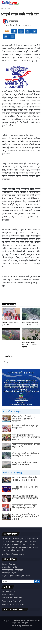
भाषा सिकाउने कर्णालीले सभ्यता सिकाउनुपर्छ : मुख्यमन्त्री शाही (24, 506)
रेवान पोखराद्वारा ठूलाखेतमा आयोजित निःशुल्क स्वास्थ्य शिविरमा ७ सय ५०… (26, 437)
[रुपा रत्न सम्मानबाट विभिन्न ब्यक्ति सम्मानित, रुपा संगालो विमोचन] (6, 480)
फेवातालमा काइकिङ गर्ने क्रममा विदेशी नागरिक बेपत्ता (24, 464)
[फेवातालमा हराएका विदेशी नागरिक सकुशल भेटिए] (6, 446)
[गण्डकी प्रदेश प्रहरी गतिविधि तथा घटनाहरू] (6, 489)
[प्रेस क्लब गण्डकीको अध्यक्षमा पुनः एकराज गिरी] (11, 314)
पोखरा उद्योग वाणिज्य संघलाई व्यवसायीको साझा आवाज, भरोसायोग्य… (23, 419)
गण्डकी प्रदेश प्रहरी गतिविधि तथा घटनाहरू (25, 488)
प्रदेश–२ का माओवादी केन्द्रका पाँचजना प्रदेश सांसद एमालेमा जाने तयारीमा (25, 517)
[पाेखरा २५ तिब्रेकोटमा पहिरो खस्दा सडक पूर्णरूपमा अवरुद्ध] (31, 314)
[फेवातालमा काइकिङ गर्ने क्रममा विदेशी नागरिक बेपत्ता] (6, 464)
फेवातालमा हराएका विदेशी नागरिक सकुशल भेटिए (26, 445)
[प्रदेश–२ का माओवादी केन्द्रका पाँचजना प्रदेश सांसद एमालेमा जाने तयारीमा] (6, 516)
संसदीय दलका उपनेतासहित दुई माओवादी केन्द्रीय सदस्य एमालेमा (25, 497)
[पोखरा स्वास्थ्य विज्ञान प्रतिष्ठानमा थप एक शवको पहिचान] (31, 334)
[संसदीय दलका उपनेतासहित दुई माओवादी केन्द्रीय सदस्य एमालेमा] (6, 498)
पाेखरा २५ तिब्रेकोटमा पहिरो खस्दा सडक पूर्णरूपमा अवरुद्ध (25, 454)
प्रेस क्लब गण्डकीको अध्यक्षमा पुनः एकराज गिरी (25, 427)
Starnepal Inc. (27, 625)
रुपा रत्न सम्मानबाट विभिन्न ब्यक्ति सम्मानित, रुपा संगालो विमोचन (24, 479)
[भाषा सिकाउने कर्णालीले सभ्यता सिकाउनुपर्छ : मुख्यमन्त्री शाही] (6, 507)
